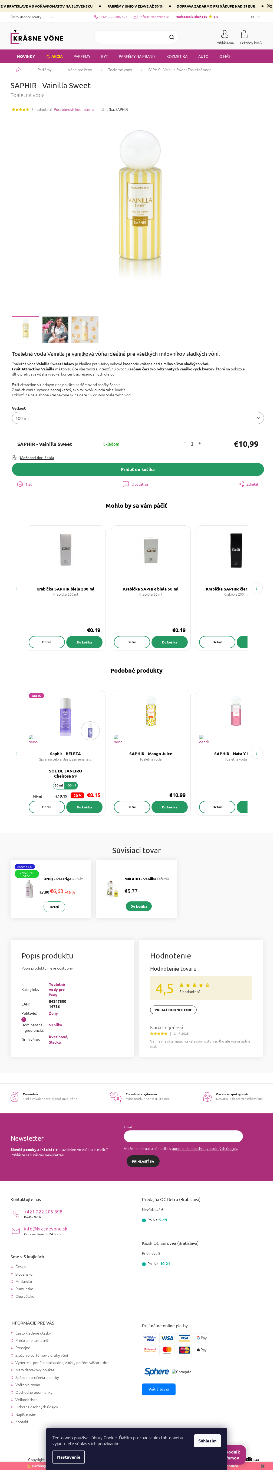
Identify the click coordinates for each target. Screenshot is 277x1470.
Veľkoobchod (26, 1399)
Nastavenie (68, 1457)
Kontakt (21, 1421)
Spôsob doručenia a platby (37, 1377)
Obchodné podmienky (33, 1392)
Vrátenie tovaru (28, 1384)
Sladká (55, 1042)
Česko (20, 1266)
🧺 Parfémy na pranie (44, 1466)
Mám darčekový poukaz (34, 1369)
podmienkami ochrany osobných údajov (204, 1148)
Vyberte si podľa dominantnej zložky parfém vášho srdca (61, 1362)
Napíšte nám (25, 1414)
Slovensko (23, 1274)
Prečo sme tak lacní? (31, 1340)
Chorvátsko (24, 1296)
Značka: (115, 109)
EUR (251, 16)
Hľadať (171, 37)
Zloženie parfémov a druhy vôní (41, 1355)
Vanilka (55, 1024)
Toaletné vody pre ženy (57, 989)
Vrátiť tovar (159, 1389)
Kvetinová (58, 1036)
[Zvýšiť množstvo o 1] (199, 444)
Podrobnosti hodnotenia (74, 109)
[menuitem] (22, 56)
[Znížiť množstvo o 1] (184, 442)
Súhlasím (207, 1441)
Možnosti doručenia (37, 457)
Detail (46, 642)
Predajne (22, 1347)
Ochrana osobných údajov (36, 1406)
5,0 (197, 16)
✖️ (262, 1465)
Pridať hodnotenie (173, 1009)
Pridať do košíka (138, 469)
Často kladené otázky (26, 17)
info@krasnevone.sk (45, 1231)
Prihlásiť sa (143, 1161)
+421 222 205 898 (43, 1214)
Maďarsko (23, 1281)
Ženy (53, 1013)
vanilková (83, 353)
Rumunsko (24, 1288)
